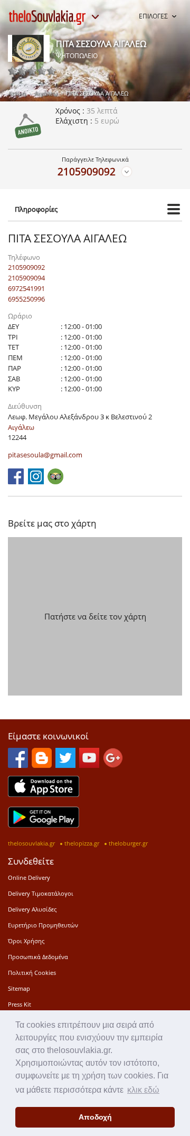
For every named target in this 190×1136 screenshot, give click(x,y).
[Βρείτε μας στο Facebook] (16, 481)
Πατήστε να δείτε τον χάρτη (95, 616)
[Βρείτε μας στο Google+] (113, 764)
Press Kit (19, 1004)
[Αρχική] (47, 17)
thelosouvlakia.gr (31, 843)
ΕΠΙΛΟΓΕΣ (153, 16)
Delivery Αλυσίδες (32, 909)
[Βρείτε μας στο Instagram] (36, 481)
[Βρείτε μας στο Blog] (42, 764)
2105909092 (87, 171)
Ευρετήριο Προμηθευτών (43, 925)
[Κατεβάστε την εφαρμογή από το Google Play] (43, 824)
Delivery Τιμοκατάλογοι (40, 893)
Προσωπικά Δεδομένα (38, 957)
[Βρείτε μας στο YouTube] (89, 764)
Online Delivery (29, 877)
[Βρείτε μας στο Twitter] (65, 764)
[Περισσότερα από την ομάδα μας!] (95, 17)
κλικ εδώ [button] (143, 1089)
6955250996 (26, 299)
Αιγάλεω (46, 93)
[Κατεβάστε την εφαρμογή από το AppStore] (43, 793)
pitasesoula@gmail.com (45, 454)
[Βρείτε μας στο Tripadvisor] (55, 481)
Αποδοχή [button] (95, 1117)
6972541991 (26, 288)
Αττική (17, 93)
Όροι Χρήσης (26, 941)
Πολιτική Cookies (32, 973)
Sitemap (19, 988)
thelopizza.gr (81, 843)
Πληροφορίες (36, 209)
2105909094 (26, 278)
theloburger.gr (128, 843)
